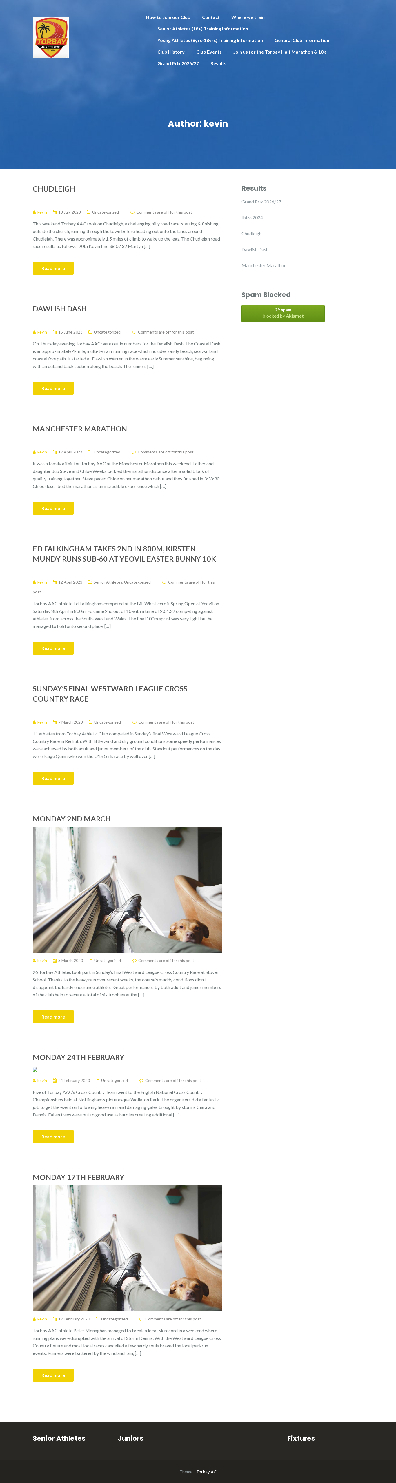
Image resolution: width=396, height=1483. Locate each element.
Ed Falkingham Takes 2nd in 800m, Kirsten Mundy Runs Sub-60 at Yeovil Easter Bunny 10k (124, 553)
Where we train (248, 17)
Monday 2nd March (72, 818)
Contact (211, 17)
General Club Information (302, 40)
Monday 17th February (78, 1177)
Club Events (209, 51)
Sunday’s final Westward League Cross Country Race (110, 693)
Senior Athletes (108, 582)
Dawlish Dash (60, 308)
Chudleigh (54, 188)
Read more (53, 268)
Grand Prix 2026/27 (178, 63)
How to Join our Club (168, 17)
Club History (171, 51)
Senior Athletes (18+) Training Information (202, 28)
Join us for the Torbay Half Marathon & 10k (279, 51)
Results (218, 63)
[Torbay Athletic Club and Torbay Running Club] (51, 37)
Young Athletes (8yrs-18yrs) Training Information (210, 40)
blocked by (283, 312)
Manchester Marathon (80, 428)
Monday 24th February (78, 1057)
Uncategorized (105, 211)
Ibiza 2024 (252, 217)
